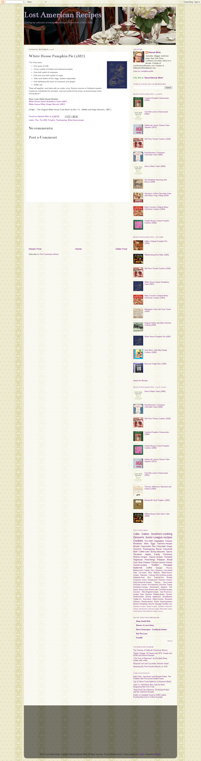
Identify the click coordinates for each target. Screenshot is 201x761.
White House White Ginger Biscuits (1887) (47, 104)
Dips (170, 604)
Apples (148, 554)
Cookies (138, 540)
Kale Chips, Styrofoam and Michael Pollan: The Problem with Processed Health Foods (152, 678)
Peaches (161, 580)
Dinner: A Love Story (145, 625)
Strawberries (167, 597)
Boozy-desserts (158, 551)
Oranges (159, 568)
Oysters (169, 594)
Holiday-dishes (159, 594)
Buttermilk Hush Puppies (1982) (157, 500)
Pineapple (168, 565)
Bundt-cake (153, 590)
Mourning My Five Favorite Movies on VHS (150, 667)
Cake (136, 533)
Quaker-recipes (152, 606)
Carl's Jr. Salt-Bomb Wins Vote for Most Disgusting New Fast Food (149, 686)
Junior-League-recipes (158, 537)
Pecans (169, 568)
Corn (135, 562)
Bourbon (148, 594)
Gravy (144, 580)
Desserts (138, 537)
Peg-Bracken (143, 609)
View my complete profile (143, 71)
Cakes (145, 533)
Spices (169, 551)
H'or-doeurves (153, 585)
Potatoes (161, 559)
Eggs (153, 543)
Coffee (149, 568)
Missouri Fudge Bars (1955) (155, 364)
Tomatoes (137, 554)
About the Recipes (140, 381)
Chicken (154, 562)
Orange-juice (153, 580)
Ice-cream (143, 573)
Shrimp (148, 597)
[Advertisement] (78, 225)
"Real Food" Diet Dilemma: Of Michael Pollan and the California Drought (151, 691)
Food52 (139, 638)
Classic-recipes (156, 557)
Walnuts (157, 573)
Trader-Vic (137, 599)
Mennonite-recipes (166, 609)
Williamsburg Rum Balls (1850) (157, 255)
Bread (169, 559)
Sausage (158, 604)
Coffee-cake (144, 551)
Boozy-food (143, 590)
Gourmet (137, 549)
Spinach (164, 587)
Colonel (141, 754)
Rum (150, 573)
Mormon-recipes (152, 611)
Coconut (136, 592)
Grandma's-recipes (140, 587)
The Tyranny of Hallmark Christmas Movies (150, 650)
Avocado (136, 585)
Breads (136, 546)
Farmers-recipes (164, 543)
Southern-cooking (161, 533)
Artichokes (147, 599)
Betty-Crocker (158, 599)
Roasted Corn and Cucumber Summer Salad (150, 664)
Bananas (143, 575)
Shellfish (155, 565)
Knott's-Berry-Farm (139, 611)
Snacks (169, 580)
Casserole (167, 549)
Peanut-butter (138, 597)
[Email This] (66, 116)
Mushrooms (154, 587)
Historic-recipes (140, 557)
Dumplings (143, 604)
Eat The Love (141, 634)
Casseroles (146, 546)
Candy (157, 554)
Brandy (169, 577)
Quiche (151, 604)
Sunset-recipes (140, 565)
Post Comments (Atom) (49, 254)
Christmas (167, 554)
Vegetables (159, 541)
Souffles (165, 604)
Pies (37, 120)
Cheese (168, 541)
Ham (135, 573)
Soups (169, 546)
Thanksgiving (61, 120)
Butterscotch (138, 570)
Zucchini (162, 585)
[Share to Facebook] (74, 116)
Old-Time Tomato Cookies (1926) (158, 139)
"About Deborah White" (154, 78)
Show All (170, 641)
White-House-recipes (76, 120)
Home (78, 249)
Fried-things (150, 559)
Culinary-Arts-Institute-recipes (160, 575)
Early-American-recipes (142, 582)
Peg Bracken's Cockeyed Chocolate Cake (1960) (154, 154)
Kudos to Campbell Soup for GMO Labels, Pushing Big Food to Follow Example (150, 696)
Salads (147, 570)
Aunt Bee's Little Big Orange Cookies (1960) (156, 351)
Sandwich (161, 606)
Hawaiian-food (138, 577)
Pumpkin (51, 120)
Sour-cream (167, 582)
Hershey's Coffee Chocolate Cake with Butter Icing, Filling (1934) (158, 195)
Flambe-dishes (147, 602)
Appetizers (156, 597)
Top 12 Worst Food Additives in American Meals (152, 682)
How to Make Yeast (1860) (155, 166)
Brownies (168, 599)
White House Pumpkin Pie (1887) (158, 337)
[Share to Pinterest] (76, 116)
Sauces (158, 582)
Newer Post (35, 249)
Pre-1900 (43, 120)
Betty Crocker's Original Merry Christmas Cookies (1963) (156, 208)
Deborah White (154, 52)
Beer (142, 594)
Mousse (160, 611)
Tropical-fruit (159, 577)
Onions (169, 562)
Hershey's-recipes (139, 606)
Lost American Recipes (62, 14)
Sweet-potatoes (166, 602)
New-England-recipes (150, 592)
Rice (149, 577)
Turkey (169, 585)
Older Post (121, 249)
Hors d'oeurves (157, 570)
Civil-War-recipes (165, 590)
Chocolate (161, 546)
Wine (146, 543)
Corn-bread (168, 570)
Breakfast (137, 543)
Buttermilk (137, 568)
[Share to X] (71, 116)
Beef (135, 551)
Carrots (144, 585)
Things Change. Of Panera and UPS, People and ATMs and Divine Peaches (152, 654)
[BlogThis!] (68, 116)
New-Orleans (144, 562)
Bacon (159, 549)
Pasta (156, 602)
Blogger (158, 754)
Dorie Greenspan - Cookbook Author (151, 630)
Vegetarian (138, 559)
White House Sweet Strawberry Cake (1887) (48, 101)
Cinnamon (137, 580)
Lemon (162, 562)
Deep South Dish (143, 621)
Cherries (136, 602)
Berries (136, 604)
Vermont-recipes (153, 609)
